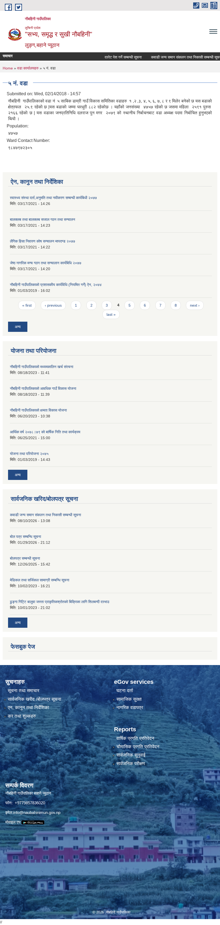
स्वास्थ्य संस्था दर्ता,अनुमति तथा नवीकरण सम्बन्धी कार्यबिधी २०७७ (53, 198)
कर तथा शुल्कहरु (22, 716)
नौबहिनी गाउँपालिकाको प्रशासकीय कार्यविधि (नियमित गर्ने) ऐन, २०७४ (56, 284)
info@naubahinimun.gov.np (36, 812)
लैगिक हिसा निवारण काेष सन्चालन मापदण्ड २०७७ (42, 241)
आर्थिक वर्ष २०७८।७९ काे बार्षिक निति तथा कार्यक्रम (45, 432)
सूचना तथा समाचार (23, 690)
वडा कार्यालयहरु (28, 68)
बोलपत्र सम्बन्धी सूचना (25, 558)
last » (111, 314)
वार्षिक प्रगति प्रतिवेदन (135, 738)
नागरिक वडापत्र (129, 707)
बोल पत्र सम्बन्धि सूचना (25, 536)
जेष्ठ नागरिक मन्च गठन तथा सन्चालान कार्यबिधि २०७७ (45, 263)
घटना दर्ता (124, 690)
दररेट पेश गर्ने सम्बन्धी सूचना (110, 57)
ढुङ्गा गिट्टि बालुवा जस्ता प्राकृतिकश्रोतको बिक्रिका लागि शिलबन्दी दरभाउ (59, 602)
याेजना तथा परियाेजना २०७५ (29, 454)
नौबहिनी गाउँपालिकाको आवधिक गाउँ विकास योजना (43, 388)
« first (27, 305)
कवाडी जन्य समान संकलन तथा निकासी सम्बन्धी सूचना (174, 57)
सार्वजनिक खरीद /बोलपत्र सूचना (34, 699)
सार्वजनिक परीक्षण (130, 763)
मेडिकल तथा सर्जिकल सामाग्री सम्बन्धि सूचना (39, 580)
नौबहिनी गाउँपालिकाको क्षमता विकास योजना (38, 410)
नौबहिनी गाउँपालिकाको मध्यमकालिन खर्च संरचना (41, 367)
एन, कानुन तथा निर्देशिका (28, 707)
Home (8, 68)
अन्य (18, 327)
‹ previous (53, 305)
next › (195, 305)
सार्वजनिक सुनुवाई (130, 755)
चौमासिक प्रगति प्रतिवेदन (137, 746)
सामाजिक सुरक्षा (129, 699)
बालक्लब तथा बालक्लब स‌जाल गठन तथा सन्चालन (42, 219)
